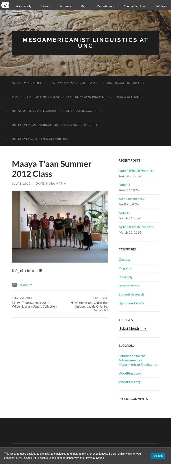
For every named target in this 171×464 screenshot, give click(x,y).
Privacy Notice (95, 457)
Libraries (65, 6)
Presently (25, 284)
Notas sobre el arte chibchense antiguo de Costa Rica (58, 110)
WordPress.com (130, 373)
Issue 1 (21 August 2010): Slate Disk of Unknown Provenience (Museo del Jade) (77, 96)
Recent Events (129, 286)
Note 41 (124, 184)
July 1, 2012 (21, 183)
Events (45, 6)
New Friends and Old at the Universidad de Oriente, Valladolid (89, 304)
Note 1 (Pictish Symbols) (136, 227)
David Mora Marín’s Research (74, 82)
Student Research (131, 294)
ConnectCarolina (134, 6)
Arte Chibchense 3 (132, 199)
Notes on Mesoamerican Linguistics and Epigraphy (55, 124)
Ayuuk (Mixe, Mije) (26, 82)
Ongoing (125, 268)
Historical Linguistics (125, 82)
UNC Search (162, 6)
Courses (125, 259)
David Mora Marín (51, 183)
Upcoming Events (131, 303)
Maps (84, 6)
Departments (105, 6)
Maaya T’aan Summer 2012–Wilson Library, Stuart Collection (34, 302)
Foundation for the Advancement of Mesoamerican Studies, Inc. (138, 360)
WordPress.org (129, 382)
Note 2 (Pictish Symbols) (136, 170)
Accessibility (24, 6)
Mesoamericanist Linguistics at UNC (85, 42)
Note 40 (124, 213)
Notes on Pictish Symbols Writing (40, 138)
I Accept (158, 455)
